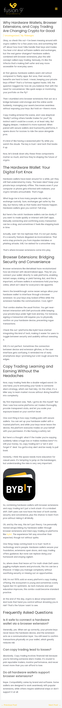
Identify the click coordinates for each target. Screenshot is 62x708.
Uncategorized (12, 35)
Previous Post (9, 705)
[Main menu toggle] (56, 9)
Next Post (55, 705)
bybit (9, 534)
